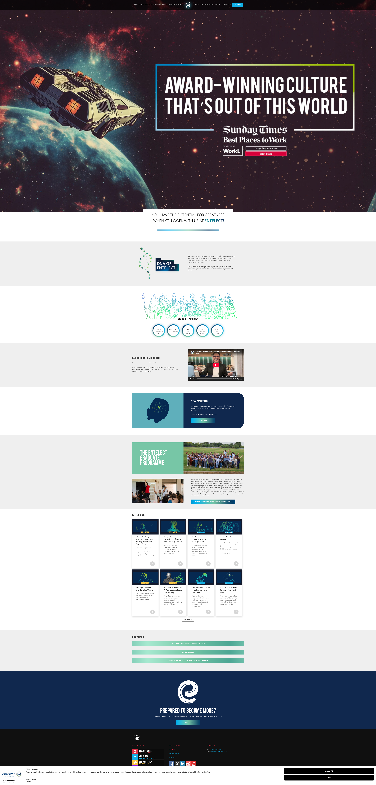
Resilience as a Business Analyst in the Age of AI (200, 539)
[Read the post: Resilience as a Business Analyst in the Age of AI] (208, 563)
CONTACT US (188, 722)
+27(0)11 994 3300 (215, 750)
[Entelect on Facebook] (171, 763)
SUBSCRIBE (203, 421)
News (197, 5)
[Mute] (238, 379)
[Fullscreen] (241, 379)
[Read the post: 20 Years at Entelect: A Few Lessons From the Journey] (180, 612)
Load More (188, 620)
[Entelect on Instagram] (188, 763)
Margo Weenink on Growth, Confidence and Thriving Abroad (173, 539)
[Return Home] (137, 737)
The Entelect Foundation (210, 5)
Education (200, 532)
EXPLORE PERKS (188, 652)
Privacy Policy (174, 753)
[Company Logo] (188, 5)
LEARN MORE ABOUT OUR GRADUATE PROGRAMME (188, 661)
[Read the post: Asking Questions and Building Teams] (152, 612)
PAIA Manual (173, 758)
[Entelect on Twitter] (177, 763)
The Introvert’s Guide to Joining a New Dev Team (201, 590)
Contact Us (226, 5)
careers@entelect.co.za (219, 752)
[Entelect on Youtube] (193, 763)
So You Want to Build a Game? (229, 538)
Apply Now (238, 5)
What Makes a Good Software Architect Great (229, 590)
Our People (145, 532)
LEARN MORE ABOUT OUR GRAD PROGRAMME (213, 502)
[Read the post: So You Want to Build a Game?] (236, 563)
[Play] (191, 379)
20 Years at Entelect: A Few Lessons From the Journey (173, 590)
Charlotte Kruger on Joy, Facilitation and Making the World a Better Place (144, 540)
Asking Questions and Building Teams (144, 588)
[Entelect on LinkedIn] (182, 763)
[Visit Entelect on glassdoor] (368, 5)
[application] (216, 365)
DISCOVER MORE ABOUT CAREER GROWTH (188, 644)
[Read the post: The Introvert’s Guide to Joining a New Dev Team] (208, 612)
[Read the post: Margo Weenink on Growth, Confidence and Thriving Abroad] (180, 563)
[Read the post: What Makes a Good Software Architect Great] (236, 612)
